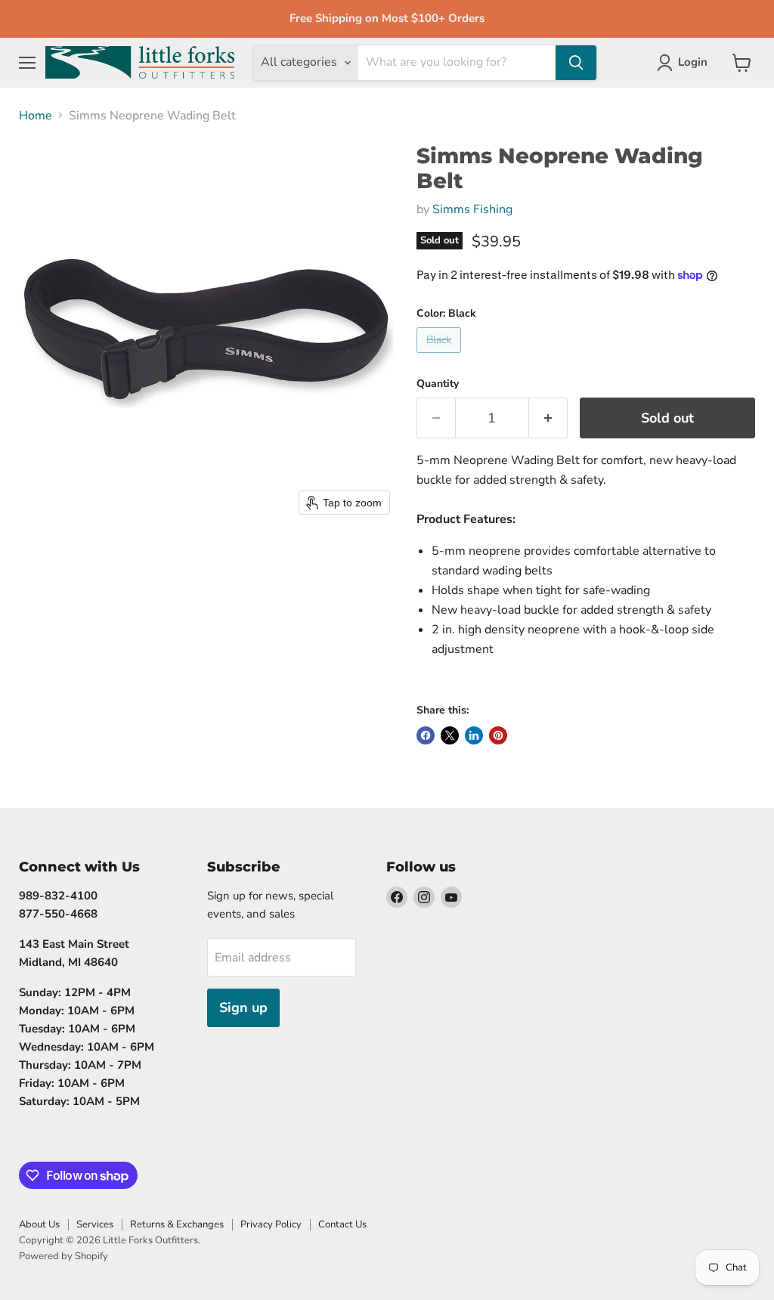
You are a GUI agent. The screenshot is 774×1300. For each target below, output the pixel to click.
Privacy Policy (271, 1224)
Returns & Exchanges (177, 1224)
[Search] (576, 62)
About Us (39, 1224)
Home (35, 115)
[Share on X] (450, 735)
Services (94, 1224)
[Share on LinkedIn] (474, 735)
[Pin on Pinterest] (498, 735)
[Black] (440, 356)
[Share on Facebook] (425, 735)
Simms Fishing (472, 209)
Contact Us (342, 1224)
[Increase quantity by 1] (548, 418)
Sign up (243, 1007)
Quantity (437, 384)
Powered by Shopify (63, 1256)
